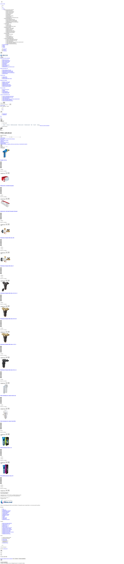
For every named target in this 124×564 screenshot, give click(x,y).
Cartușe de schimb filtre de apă (5, 94)
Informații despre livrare (6, 511)
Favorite (4, 49)
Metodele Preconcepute (5, 519)
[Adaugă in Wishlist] (9, 173)
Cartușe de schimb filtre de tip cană (7, 97)
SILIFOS (25, 144)
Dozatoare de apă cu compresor (7, 529)
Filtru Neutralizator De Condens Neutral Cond (8, 395)
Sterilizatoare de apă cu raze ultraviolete (8, 72)
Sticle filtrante (4, 64)
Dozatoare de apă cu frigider (6, 528)
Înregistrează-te (4, 113)
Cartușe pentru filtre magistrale (7, 99)
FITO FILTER (2, 142)
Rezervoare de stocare (5, 89)
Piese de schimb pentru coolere (7, 78)
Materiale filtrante (5, 73)
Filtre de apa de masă (5, 62)
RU (2, 7)
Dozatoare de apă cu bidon (6, 533)
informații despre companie (6, 510)
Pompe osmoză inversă (5, 92)
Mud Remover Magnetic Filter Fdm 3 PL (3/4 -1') (8, 369)
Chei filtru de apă (5, 91)
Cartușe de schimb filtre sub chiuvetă (8, 96)
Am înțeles (16, 558)
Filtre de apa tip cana (5, 59)
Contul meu (5, 48)
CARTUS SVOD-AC (3, 144)
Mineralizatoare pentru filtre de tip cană (8, 66)
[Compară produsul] (6, 173)
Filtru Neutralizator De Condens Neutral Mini (8, 421)
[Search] (10, 104)
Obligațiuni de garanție (5, 514)
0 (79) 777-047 (2, 3)
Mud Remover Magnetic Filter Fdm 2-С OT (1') (8, 344)
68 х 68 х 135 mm (5, 138)
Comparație (5, 50)
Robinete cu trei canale (5, 82)
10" (1, 138)
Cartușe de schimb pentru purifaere (7, 100)
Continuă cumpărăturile (22, 558)
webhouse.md (5, 548)
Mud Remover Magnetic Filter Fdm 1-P (6, 265)
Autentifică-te (4, 114)
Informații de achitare (5, 515)
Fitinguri (3, 90)
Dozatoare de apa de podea (6, 530)
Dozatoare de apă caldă (5, 532)
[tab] (62, 138)
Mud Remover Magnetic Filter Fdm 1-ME (7, 237)
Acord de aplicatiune (5, 512)
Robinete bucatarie (5, 83)
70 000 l (7, 140)
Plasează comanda (3, 558)
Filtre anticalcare (4, 65)
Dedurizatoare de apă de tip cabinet (7, 71)
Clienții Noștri (4, 518)
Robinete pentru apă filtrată (6, 86)
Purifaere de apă (4, 77)
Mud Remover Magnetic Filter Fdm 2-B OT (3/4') (8, 318)
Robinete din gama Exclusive (6, 85)
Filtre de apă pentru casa (4, 68)
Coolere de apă (2, 75)
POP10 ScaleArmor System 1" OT (6, 447)
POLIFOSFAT (22, 144)
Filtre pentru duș (4, 63)
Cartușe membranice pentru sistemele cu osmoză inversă (10, 98)
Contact (3, 516)
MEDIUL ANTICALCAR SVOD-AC (13, 144)
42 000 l (4, 140)
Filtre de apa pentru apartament (5, 58)
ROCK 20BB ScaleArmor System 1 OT (6, 475)
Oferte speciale (4, 517)
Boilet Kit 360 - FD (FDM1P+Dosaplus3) (7, 185)
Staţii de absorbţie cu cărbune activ (7, 70)
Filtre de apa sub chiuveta (6, 60)
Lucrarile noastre (4, 513)
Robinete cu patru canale (6, 81)
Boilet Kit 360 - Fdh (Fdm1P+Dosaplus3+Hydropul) (8, 211)
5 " (2, 138)
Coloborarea (4, 509)
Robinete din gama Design (6, 84)
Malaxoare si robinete (3, 80)
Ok (13, 558)
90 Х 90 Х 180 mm (12, 138)
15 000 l (1, 140)
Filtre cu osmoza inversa (6, 61)
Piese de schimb (2, 87)
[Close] (1, 550)
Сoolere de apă (4, 76)
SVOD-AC (7, 142)
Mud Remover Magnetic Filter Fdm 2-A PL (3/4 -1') (8, 293)
